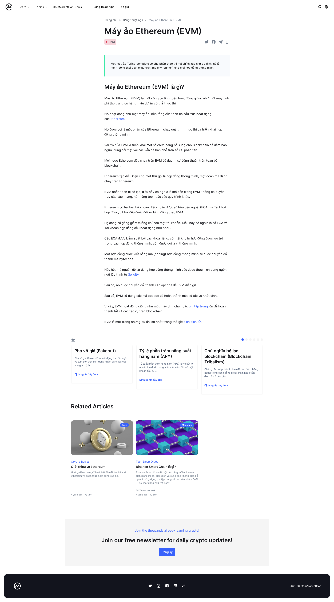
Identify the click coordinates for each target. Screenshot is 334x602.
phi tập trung (198, 306)
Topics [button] (39, 7)
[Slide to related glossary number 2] (250, 339)
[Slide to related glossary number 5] (262, 339)
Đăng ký (167, 552)
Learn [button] (22, 7)
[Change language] (326, 6)
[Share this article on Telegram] (220, 42)
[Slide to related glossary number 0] (242, 339)
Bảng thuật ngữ (133, 20)
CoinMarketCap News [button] (67, 7)
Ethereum (117, 119)
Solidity (133, 274)
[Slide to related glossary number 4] (258, 339)
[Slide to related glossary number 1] (246, 339)
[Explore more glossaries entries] (73, 340)
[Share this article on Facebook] (214, 42)
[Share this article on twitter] (207, 42)
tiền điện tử (192, 322)
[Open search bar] (319, 6)
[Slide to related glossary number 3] (254, 339)
